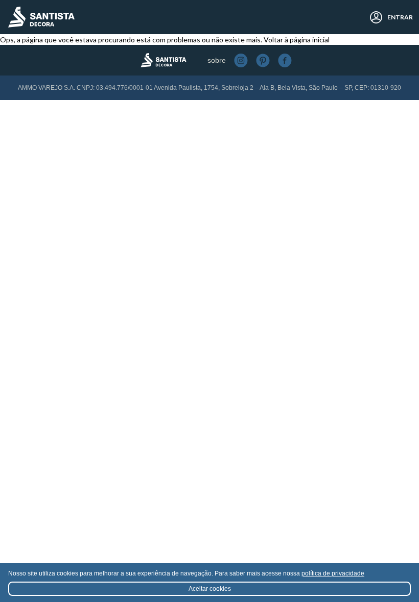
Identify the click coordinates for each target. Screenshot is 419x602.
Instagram (241, 60)
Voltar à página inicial (297, 39)
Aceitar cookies (210, 588)
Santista (41, 17)
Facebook (285, 60)
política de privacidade (332, 573)
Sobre (216, 60)
